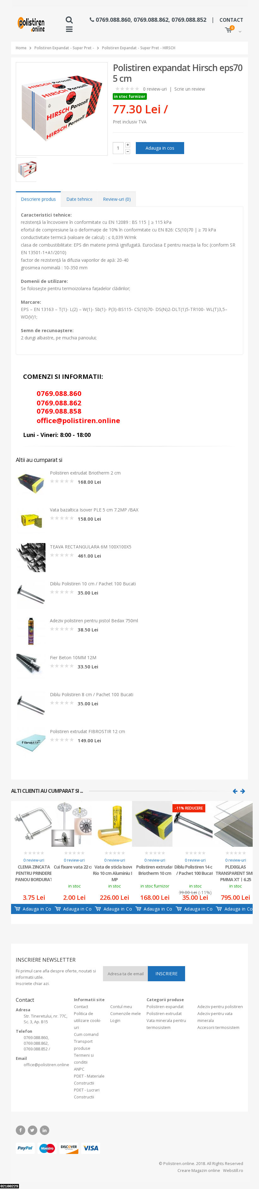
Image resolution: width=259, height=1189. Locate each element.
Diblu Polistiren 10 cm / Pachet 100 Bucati (93, 584)
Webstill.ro (232, 1170)
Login (115, 1020)
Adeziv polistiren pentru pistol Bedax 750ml (94, 621)
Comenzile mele (125, 1013)
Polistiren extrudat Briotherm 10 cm (154, 870)
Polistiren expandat (165, 1006)
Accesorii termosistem (218, 1027)
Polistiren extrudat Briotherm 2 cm (85, 473)
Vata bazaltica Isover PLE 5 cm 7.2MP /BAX (94, 510)
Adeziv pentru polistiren (220, 1006)
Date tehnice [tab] (79, 199)
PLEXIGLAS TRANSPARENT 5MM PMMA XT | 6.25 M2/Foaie (235, 872)
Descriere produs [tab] (38, 199)
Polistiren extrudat (164, 1013)
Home (21, 48)
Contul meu (121, 1006)
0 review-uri (155, 89)
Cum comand (86, 1034)
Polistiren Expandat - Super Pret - (64, 48)
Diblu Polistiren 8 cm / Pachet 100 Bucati (91, 694)
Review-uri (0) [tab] (117, 199)
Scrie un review (189, 89)
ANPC (79, 1069)
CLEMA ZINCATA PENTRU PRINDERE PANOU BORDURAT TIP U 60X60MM (34, 872)
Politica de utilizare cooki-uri (87, 1020)
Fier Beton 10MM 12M (73, 657)
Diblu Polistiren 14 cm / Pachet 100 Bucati (195, 870)
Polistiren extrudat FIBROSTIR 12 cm (87, 731)
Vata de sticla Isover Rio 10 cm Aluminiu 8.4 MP (114, 872)
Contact (81, 1006)
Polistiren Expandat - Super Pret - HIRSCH (138, 48)
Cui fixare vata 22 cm (74, 867)
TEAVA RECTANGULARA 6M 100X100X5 (90, 547)
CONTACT (231, 20)
